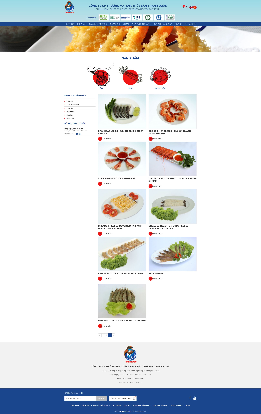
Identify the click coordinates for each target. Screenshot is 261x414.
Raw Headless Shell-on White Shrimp (122, 320)
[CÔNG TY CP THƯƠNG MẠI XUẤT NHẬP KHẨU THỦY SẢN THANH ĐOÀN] (69, 7)
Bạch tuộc (70, 118)
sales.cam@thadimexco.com (133, 379)
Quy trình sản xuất (163, 24)
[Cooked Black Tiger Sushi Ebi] (122, 159)
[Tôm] (100, 74)
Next (173, 17)
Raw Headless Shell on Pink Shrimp (120, 273)
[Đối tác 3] (126, 17)
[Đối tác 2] (115, 17)
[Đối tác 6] (159, 17)
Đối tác (126, 24)
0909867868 (69, 134)
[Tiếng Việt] (195, 7)
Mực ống (69, 115)
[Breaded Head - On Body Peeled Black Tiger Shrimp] (172, 206)
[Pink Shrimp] (172, 254)
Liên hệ (192, 24)
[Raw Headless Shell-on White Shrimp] (122, 301)
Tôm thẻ (69, 108)
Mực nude (70, 111)
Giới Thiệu (70, 24)
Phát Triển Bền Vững (141, 24)
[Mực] (130, 74)
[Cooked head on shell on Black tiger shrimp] (172, 159)
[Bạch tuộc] (160, 74)
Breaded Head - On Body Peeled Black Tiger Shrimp (169, 227)
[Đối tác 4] (137, 17)
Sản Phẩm (81, 24)
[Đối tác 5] (148, 17)
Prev (100, 17)
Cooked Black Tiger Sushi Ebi (116, 178)
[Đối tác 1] (104, 17)
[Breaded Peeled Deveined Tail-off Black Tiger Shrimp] (122, 206)
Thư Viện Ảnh (180, 24)
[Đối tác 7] (170, 17)
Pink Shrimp (156, 273)
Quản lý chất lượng (98, 24)
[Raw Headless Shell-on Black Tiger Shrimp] (122, 111)
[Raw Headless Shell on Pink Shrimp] (122, 254)
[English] (191, 7)
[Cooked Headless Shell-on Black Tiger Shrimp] (172, 111)
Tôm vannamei (72, 105)
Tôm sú (69, 101)
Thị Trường (115, 24)
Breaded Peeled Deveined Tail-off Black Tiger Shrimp (120, 227)
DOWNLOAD (121, 398)
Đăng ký (101, 398)
